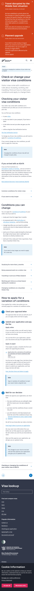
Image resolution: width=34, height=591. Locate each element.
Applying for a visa (7, 532)
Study (3, 508)
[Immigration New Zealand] (6, 60)
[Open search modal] (26, 60)
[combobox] (17, 492)
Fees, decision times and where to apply (17, 371)
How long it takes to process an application (18, 425)
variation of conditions (14, 138)
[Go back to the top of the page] (30, 475)
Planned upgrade (9, 54)
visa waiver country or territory (10, 169)
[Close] (32, 1)
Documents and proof (8, 535)
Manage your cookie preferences (11, 578)
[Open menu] (31, 60)
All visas (4, 514)
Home (3, 66)
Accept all (7, 585)
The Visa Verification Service (10, 132)
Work (3, 505)
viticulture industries (9, 222)
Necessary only (20, 585)
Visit (3, 502)
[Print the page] (3, 475)
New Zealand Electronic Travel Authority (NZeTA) (15, 181)
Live (3, 511)
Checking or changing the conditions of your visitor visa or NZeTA (16, 70)
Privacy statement (7, 580)
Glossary (4, 561)
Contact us (5, 522)
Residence (5, 526)
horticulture (20, 220)
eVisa (9, 116)
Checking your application (9, 529)
